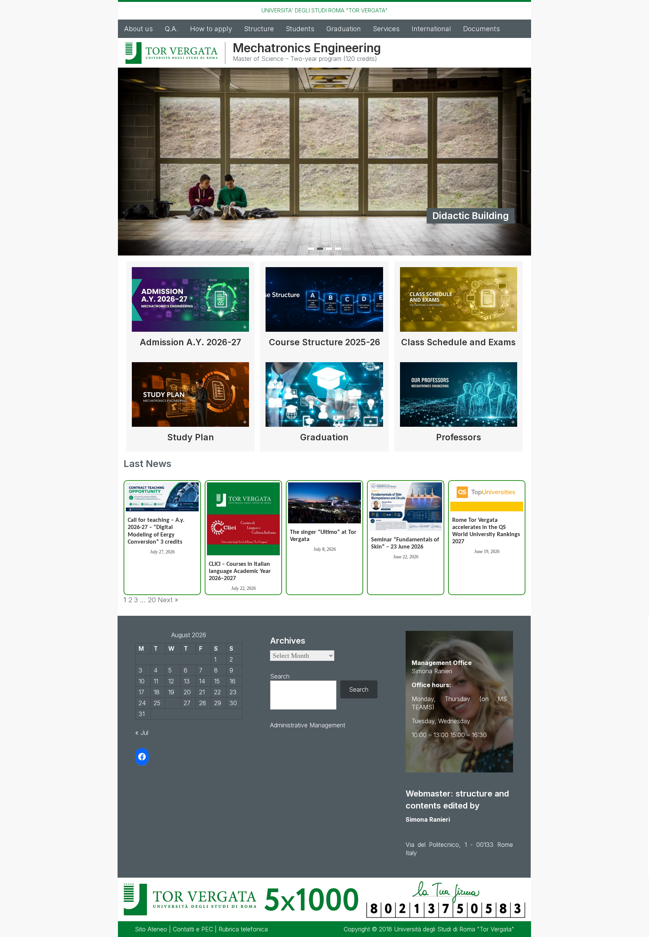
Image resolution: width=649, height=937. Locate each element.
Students (300, 29)
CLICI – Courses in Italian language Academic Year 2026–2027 (240, 571)
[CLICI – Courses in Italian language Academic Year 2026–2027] (243, 518)
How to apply (211, 29)
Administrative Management (307, 725)
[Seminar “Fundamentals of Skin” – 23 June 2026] (405, 506)
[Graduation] (324, 397)
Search (280, 676)
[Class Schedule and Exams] (458, 302)
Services (386, 29)
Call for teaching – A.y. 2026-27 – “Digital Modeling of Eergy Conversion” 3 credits (156, 531)
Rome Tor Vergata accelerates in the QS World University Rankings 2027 (486, 531)
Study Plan (190, 437)
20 (152, 600)
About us (138, 29)
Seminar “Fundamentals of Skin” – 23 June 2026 (405, 543)
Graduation (343, 29)
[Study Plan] (190, 397)
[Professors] (458, 397)
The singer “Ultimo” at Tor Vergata (323, 536)
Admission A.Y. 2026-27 (190, 342)
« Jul (141, 732)
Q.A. (171, 29)
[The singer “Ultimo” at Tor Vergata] (324, 502)
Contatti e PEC (193, 929)
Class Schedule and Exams (458, 342)
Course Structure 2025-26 (324, 342)
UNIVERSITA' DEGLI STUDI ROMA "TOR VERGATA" (324, 10)
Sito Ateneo (151, 929)
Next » (168, 600)
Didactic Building (470, 215)
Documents (481, 29)
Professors (458, 437)
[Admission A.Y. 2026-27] (190, 302)
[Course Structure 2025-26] (324, 302)
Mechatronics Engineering (307, 48)
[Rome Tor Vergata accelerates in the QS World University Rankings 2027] (486, 496)
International (431, 29)
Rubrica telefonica (243, 929)
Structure (259, 29)
